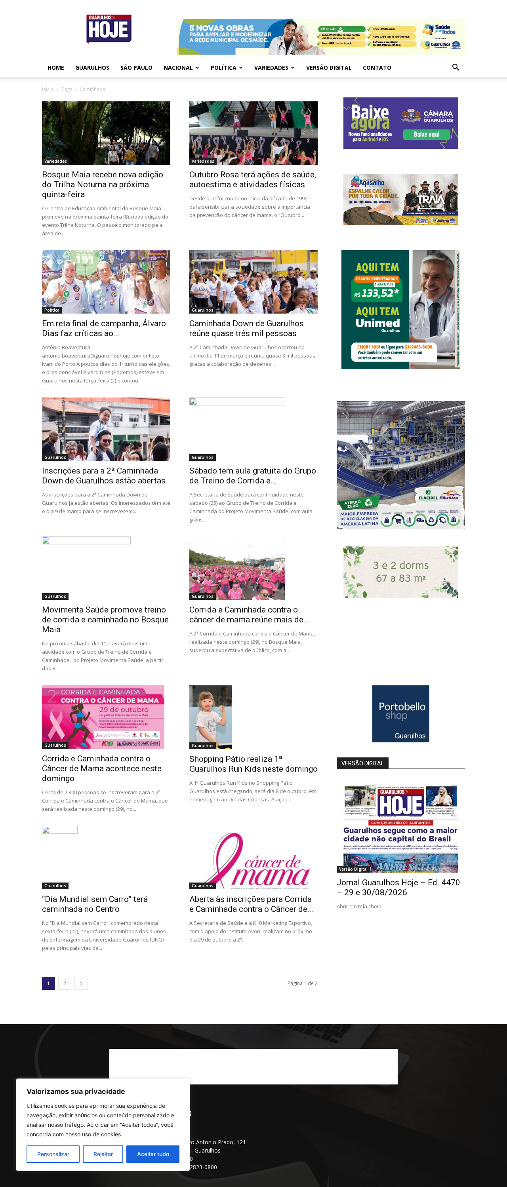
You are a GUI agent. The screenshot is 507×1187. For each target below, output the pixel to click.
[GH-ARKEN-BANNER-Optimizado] (400, 595)
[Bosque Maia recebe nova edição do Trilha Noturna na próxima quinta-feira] (106, 133)
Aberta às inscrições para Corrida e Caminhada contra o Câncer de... (251, 904)
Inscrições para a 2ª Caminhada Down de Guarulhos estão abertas (104, 475)
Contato (377, 67)
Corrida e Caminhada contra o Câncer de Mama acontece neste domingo (102, 768)
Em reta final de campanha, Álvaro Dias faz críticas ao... (104, 328)
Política (223, 67)
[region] (103, 1125)
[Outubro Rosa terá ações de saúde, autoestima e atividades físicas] (253, 133)
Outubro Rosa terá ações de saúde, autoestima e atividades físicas (252, 179)
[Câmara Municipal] (400, 146)
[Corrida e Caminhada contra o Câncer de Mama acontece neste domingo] (106, 717)
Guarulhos (92, 67)
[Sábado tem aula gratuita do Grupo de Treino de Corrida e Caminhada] (253, 429)
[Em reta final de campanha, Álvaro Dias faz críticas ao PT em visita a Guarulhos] (106, 282)
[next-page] (81, 983)
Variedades (271, 67)
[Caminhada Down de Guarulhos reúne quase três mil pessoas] (253, 282)
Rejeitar (103, 1154)
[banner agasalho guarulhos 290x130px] (400, 223)
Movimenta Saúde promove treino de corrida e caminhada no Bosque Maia (105, 619)
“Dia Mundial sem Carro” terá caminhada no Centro (95, 904)
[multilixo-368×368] (401, 527)
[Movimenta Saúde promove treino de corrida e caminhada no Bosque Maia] (106, 568)
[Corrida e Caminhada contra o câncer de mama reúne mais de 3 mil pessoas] (253, 568)
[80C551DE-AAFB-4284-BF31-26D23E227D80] (400, 367)
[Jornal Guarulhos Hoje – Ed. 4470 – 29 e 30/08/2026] (401, 826)
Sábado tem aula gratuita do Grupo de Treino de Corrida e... (252, 475)
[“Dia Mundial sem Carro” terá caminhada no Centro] (106, 857)
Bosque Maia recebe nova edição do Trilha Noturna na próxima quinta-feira (102, 184)
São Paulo (136, 67)
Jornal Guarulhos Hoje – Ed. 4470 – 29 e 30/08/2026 (398, 887)
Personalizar (53, 1154)
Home (56, 67)
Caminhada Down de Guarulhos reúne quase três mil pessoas (246, 328)
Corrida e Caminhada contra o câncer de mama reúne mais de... (249, 614)
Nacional (178, 67)
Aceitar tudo (153, 1154)
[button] (455, 68)
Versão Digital (329, 67)
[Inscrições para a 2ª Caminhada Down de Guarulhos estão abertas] (106, 429)
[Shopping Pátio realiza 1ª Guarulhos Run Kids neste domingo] (253, 717)
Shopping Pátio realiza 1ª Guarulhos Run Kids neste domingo (253, 764)
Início (48, 89)
